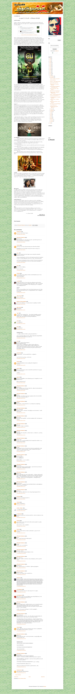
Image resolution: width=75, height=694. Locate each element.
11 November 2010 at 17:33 (21, 638)
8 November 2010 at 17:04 (21, 427)
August (51, 111)
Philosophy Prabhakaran (21, 225)
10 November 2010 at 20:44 (21, 624)
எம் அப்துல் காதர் (19, 513)
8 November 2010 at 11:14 (21, 298)
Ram (17, 341)
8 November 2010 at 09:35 (21, 270)
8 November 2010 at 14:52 (21, 382)
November (52, 77)
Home (30, 676)
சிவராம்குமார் (18, 496)
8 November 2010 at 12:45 (21, 329)
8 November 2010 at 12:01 (21, 317)
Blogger (45, 686)
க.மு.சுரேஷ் (18, 281)
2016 (50, 66)
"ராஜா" (18, 313)
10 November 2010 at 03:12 (21, 567)
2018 (50, 64)
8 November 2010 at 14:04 (21, 358)
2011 (50, 73)
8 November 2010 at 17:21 (21, 493)
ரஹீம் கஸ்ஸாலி (19, 307)
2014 (50, 69)
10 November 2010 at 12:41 (21, 586)
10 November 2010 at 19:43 (21, 598)
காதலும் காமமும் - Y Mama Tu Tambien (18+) (54, 92)
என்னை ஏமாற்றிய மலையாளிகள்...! (55, 78)
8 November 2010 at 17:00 (21, 398)
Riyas (18, 265)
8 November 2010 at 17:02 (21, 412)
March (51, 118)
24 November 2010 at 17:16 (21, 672)
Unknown (18, 245)
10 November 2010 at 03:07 (21, 539)
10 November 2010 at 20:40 (21, 610)
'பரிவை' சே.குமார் (19, 295)
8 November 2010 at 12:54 (21, 349)
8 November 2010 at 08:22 (21, 242)
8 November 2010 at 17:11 (21, 451)
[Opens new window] (29, 33)
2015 (50, 68)
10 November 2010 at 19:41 (21, 592)
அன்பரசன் (18, 368)
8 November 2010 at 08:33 (21, 262)
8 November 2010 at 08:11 (21, 234)
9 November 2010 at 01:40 (21, 510)
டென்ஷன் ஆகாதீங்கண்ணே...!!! (54, 95)
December (52, 76)
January (51, 121)
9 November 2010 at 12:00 (21, 517)
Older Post (43, 676)
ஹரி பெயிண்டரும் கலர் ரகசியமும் (55, 90)
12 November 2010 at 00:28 (21, 650)
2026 (50, 58)
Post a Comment (18, 674)
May (51, 115)
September (52, 110)
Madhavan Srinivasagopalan (21, 301)
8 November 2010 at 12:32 (21, 323)
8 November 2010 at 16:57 (21, 390)
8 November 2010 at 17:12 (21, 461)
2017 (50, 65)
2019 (50, 62)
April (51, 117)
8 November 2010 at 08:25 (21, 249)
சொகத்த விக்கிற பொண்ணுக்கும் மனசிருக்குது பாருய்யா (55, 87)
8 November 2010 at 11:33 (21, 304)
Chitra (18, 326)
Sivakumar (18, 577)
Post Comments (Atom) (22, 678)
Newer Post (16, 676)
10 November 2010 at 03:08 (21, 546)
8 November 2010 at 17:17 (21, 478)
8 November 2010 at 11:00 (21, 292)
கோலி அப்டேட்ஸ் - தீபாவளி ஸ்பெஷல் (55, 103)
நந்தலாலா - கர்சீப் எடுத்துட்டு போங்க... (55, 81)
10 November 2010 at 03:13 (21, 574)
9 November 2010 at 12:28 (21, 526)
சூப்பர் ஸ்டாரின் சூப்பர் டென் (54, 82)
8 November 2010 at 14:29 (21, 365)
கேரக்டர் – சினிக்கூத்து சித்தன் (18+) (55, 94)
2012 (50, 72)
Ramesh (18, 529)
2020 (50, 61)
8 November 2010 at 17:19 (21, 486)
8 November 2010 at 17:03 (21, 420)
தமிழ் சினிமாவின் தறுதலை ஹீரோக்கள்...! (54, 107)
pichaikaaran (19, 231)
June (51, 114)
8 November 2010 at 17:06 (21, 435)
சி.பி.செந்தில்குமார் (19, 589)
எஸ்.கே (18, 320)
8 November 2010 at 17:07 (21, 442)
